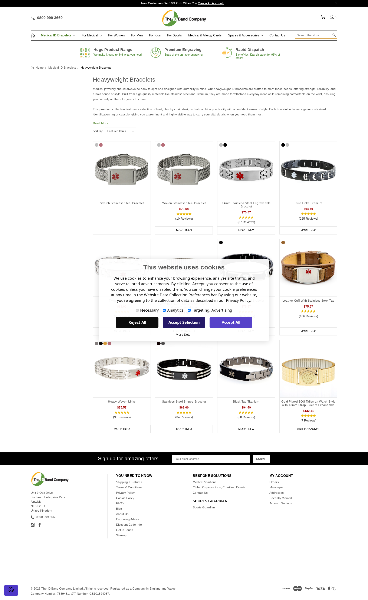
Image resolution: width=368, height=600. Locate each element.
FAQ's (120, 503)
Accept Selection (184, 322)
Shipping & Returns (129, 482)
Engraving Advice (127, 519)
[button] (184, 216)
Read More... (102, 123)
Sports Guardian (204, 507)
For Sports (174, 35)
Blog (119, 508)
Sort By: (98, 131)
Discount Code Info (129, 524)
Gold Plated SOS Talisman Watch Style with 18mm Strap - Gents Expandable (308, 403)
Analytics (175, 310)
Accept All (231, 322)
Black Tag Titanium (246, 401)
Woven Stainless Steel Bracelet (184, 203)
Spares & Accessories (244, 35)
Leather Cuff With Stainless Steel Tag (308, 300)
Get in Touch (124, 530)
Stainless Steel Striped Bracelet (184, 401)
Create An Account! (211, 3)
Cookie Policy (125, 498)
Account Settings (280, 503)
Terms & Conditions (129, 487)
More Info (184, 230)
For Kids (155, 35)
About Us (122, 514)
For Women (116, 35)
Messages (276, 487)
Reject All (137, 322)
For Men (137, 35)
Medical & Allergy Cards (205, 35)
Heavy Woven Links (121, 401)
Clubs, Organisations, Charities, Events (219, 487)
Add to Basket (308, 428)
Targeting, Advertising (212, 310)
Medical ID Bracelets (56, 35)
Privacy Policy (125, 492)
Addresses (276, 492)
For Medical (90, 35)
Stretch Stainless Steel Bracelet (122, 203)
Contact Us (277, 35)
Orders (274, 482)
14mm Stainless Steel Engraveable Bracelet (246, 204)
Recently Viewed (280, 498)
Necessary (149, 310)
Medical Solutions (204, 482)
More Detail (184, 334)
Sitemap (121, 535)
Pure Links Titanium (308, 203)
